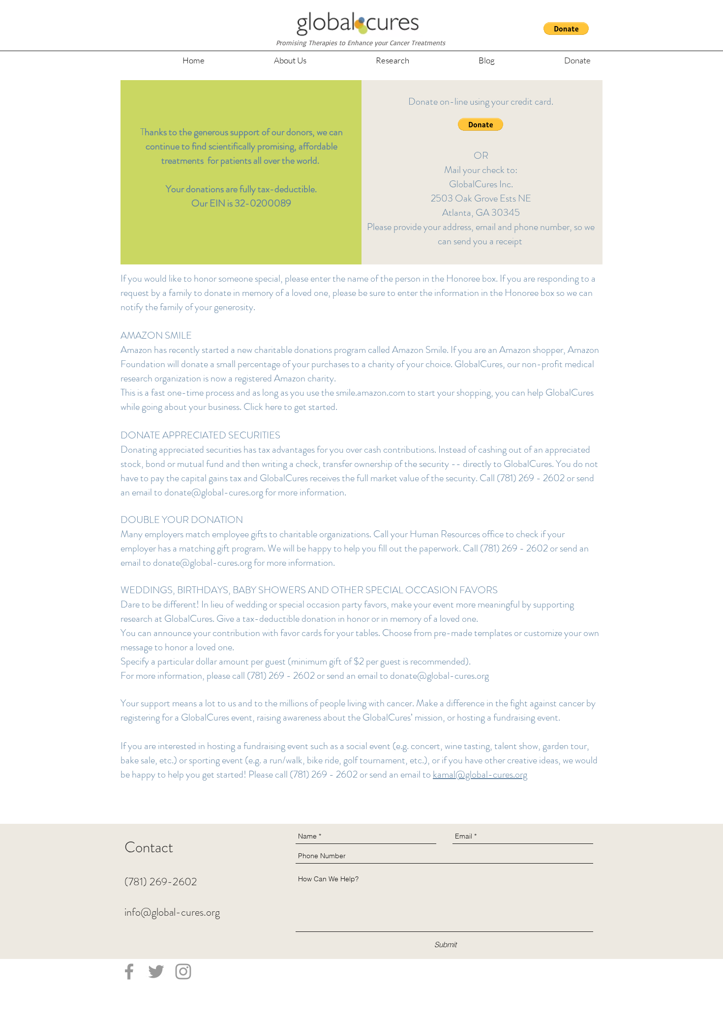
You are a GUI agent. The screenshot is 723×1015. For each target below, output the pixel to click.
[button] (566, 28)
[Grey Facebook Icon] (129, 971)
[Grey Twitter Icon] (156, 971)
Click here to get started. (290, 407)
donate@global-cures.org (213, 492)
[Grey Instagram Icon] (183, 971)
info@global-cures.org (172, 912)
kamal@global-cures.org (480, 774)
